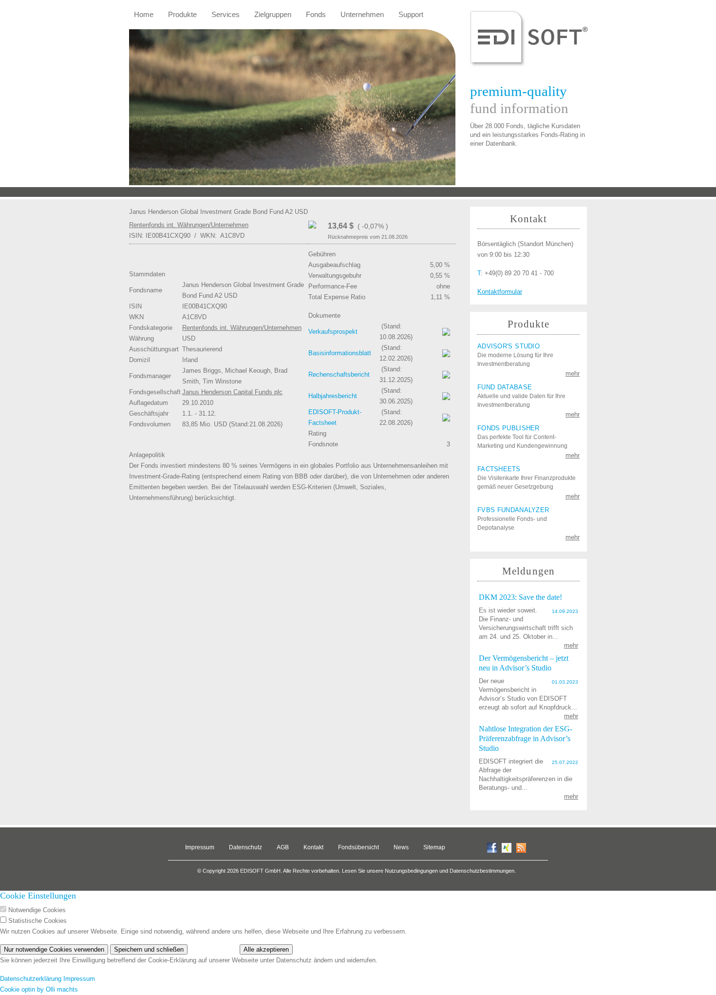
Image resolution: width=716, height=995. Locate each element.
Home (143, 14)
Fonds (316, 14)
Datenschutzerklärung (30, 978)
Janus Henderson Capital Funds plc (232, 392)
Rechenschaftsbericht (339, 374)
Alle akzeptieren (266, 949)
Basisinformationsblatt (339, 353)
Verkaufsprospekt (333, 331)
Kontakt (313, 847)
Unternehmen (362, 14)
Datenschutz (245, 847)
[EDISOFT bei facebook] (492, 847)
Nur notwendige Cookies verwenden (54, 949)
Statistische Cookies (37, 920)
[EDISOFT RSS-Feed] (521, 847)
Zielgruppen (272, 14)
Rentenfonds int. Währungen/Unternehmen (188, 225)
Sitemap (434, 847)
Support (410, 14)
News (401, 847)
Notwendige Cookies (37, 910)
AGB (283, 847)
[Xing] (506, 847)
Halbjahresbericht (332, 396)
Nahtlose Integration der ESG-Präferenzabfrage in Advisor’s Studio (525, 738)
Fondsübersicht (358, 847)
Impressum (199, 847)
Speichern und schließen (149, 949)
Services (225, 14)
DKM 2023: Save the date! (520, 597)
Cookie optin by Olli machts (39, 989)
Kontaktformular (499, 291)
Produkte (182, 14)
